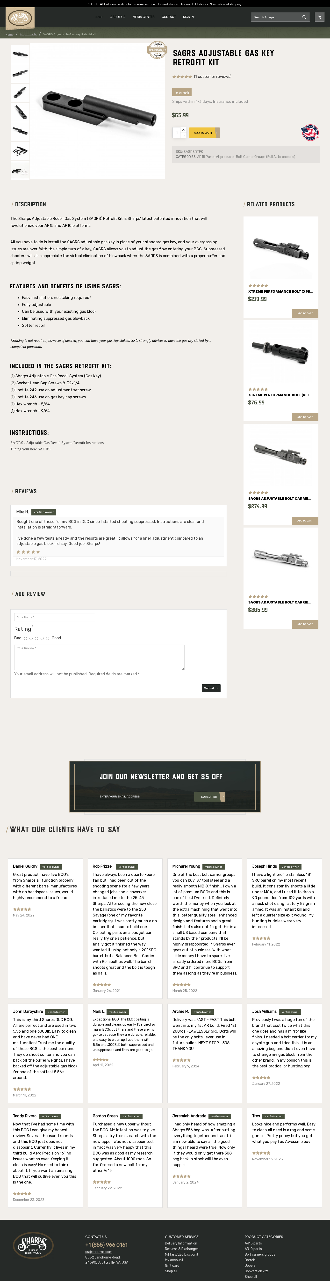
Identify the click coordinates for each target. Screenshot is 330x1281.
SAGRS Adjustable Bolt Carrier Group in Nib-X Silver (281, 602)
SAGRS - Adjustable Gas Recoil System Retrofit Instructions (57, 443)
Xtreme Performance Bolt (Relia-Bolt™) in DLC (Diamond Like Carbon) (281, 395)
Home (10, 34)
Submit (209, 688)
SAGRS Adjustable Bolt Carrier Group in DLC (281, 498)
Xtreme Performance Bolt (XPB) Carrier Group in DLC (281, 291)
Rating (22, 629)
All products (28, 34)
